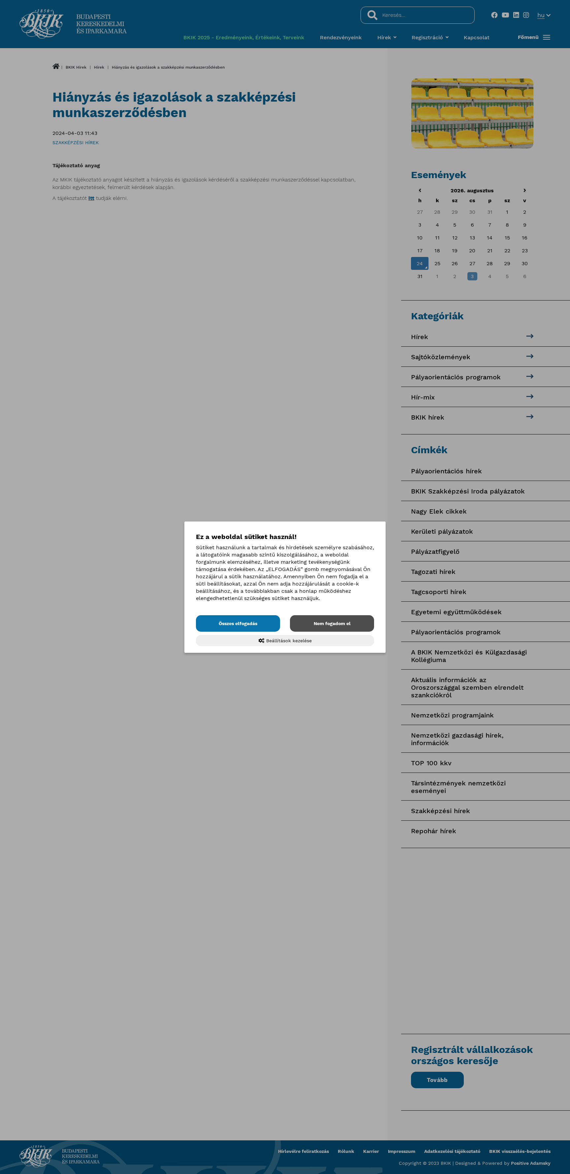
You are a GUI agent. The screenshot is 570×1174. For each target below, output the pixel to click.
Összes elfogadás (238, 623)
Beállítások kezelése (288, 640)
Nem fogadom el (332, 623)
